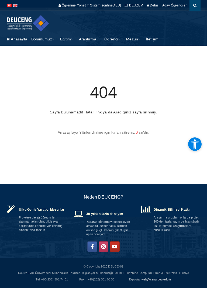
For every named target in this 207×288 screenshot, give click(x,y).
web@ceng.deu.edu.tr (156, 279)
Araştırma (87, 39)
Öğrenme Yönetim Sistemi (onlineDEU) (91, 5)
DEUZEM (135, 5)
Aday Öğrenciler (174, 5)
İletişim (152, 39)
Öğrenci (111, 39)
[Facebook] (92, 246)
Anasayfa (18, 39)
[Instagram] (104, 246)
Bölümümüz (41, 39)
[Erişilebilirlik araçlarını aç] (195, 144)
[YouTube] (115, 246)
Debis (153, 5)
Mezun (132, 39)
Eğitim (65, 39)
